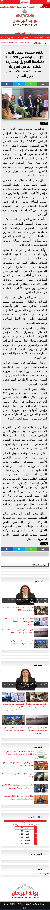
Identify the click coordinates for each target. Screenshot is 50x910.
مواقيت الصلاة (35, 817)
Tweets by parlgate (41, 873)
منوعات (37, 43)
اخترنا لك (38, 664)
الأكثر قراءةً (37, 746)
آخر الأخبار (38, 581)
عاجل (46, 6)
